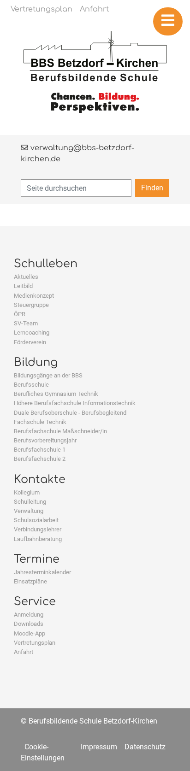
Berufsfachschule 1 (39, 449)
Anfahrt (23, 651)
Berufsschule (31, 384)
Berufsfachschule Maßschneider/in (60, 431)
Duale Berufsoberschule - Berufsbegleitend (70, 412)
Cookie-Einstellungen (43, 752)
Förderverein (30, 342)
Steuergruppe (31, 304)
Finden (152, 187)
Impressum (99, 746)
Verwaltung (28, 510)
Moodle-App (29, 633)
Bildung (36, 362)
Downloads (28, 623)
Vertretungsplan (34, 642)
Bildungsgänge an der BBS (48, 375)
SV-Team (26, 323)
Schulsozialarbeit (36, 520)
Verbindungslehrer (37, 529)
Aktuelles (26, 276)
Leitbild (23, 286)
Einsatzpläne (30, 581)
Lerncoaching (31, 332)
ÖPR (19, 314)
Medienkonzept (34, 295)
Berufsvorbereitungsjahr (45, 440)
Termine (36, 559)
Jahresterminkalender (42, 572)
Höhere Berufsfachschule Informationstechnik (75, 403)
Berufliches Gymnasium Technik (56, 393)
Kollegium (27, 492)
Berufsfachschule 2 (39, 458)
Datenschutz (145, 746)
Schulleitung (30, 501)
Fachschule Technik (40, 421)
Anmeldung (28, 614)
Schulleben (45, 264)
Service (35, 601)
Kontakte (39, 479)
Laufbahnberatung (38, 539)
